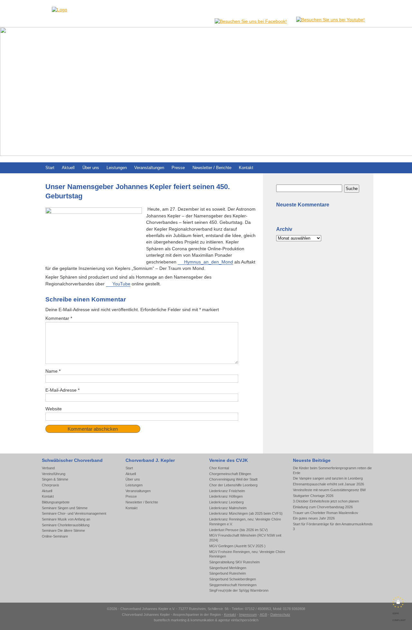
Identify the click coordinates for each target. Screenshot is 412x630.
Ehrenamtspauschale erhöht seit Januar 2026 (328, 484)
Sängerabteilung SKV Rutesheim (234, 562)
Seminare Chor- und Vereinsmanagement (74, 513)
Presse (178, 167)
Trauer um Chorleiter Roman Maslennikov (325, 513)
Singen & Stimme (55, 479)
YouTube (121, 284)
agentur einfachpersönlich (238, 620)
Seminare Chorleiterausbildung (65, 525)
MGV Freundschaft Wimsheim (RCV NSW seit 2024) (245, 537)
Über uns (90, 167)
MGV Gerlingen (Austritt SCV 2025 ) (237, 546)
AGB (263, 614)
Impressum (248, 614)
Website (53, 408)
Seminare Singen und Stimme (65, 508)
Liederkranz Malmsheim (228, 508)
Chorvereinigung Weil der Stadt (233, 479)
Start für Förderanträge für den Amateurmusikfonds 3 (333, 526)
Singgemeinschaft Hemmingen (233, 585)
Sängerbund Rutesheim (227, 573)
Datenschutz (280, 614)
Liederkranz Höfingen (226, 496)
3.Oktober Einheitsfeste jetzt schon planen (326, 501)
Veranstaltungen (149, 167)
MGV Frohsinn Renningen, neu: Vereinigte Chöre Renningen (247, 554)
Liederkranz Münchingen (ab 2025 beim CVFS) (246, 513)
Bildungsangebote (56, 502)
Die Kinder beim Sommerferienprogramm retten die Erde (332, 470)
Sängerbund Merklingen (227, 568)
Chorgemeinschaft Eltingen (230, 474)
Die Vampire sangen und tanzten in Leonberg (328, 478)
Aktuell (68, 167)
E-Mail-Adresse (62, 390)
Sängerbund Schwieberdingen (232, 579)
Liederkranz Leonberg (226, 502)
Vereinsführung (53, 474)
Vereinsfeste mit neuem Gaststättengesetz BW (329, 490)
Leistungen (117, 167)
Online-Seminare (55, 536)
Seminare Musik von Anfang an (66, 519)
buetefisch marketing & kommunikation (184, 620)
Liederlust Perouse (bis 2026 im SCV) (238, 530)
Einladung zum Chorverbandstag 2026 (323, 507)
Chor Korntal (219, 468)
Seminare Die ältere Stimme (63, 530)
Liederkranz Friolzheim (227, 491)
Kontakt (246, 167)
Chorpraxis (50, 485)
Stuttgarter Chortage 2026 (313, 496)
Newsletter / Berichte (211, 167)
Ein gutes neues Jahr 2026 (314, 518)
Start (49, 167)
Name (53, 371)
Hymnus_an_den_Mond (208, 262)
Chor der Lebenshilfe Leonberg (233, 485)
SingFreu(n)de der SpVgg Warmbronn (238, 590)
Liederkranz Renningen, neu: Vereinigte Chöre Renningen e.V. (245, 521)
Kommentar (58, 318)
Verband (48, 468)
